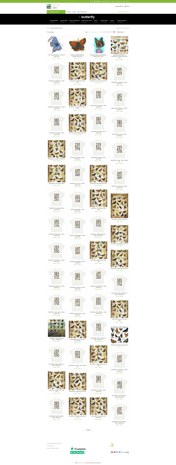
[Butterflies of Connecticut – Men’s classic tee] (56, 97)
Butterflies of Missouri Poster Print (119, 268)
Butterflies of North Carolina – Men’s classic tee (98, 338)
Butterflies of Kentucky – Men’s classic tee (119, 187)
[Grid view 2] (104, 32)
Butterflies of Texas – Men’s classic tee (98, 442)
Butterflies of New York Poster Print (119, 319)
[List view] (99, 32)
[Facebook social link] (91, 1)
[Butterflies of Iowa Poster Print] (56, 173)
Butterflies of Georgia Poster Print (77, 133)
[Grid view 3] (112, 32)
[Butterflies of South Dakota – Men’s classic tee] (119, 411)
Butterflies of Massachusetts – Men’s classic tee (98, 234)
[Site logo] (49, 6)
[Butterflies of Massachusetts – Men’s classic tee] (98, 224)
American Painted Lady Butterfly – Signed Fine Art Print (98, 55)
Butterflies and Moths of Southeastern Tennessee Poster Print (119, 56)
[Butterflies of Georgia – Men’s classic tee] (56, 123)
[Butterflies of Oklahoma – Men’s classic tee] (119, 359)
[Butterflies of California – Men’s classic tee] (119, 72)
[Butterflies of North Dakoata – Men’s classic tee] (56, 354)
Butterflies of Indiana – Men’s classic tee (98, 158)
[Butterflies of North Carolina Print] (119, 335)
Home (48, 28)
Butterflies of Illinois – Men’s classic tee (78, 158)
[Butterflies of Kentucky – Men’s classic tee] (119, 176)
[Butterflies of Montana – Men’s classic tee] (56, 276)
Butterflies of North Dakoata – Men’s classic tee (56, 364)
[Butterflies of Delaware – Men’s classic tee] (119, 98)
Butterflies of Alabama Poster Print (77, 81)
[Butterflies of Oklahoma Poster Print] (56, 380)
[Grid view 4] (114, 32)
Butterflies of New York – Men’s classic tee (77, 314)
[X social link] (93, 1)
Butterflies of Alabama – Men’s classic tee (56, 81)
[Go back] (79, 17)
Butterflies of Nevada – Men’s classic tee (77, 288)
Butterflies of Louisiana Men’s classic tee (56, 208)
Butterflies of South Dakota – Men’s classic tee (119, 422)
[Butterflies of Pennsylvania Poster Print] (77, 406)
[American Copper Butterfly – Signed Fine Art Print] (77, 45)
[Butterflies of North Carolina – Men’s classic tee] (98, 328)
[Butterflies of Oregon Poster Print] (77, 381)
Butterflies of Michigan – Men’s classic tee (77, 236)
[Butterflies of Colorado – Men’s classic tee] (98, 95)
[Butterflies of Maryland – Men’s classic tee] (56, 224)
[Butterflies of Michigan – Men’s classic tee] (77, 225)
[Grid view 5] (107, 32)
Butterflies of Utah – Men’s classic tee (119, 448)
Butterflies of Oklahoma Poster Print (56, 390)
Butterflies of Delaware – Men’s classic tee (119, 109)
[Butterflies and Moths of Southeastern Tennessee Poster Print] (119, 45)
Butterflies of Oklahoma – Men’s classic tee (119, 370)
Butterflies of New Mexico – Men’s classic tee (98, 312)
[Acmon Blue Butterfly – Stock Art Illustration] (56, 45)
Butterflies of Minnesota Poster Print (98, 260)
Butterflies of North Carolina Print (119, 345)
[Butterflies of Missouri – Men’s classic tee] (77, 251)
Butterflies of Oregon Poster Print (77, 391)
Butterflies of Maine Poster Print (119, 219)
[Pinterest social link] (95, 1)
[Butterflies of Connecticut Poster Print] (77, 97)
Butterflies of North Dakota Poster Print (98, 364)
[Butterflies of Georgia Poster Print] (77, 123)
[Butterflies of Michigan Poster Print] (119, 234)
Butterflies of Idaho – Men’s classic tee (119, 135)
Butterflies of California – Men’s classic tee (119, 83)
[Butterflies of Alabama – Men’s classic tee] (56, 71)
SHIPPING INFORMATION (123, 11)
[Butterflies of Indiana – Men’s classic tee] (98, 147)
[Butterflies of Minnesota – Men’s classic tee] (56, 250)
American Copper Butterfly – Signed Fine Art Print (77, 55)
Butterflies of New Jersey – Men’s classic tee (56, 312)
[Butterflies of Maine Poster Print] (119, 206)
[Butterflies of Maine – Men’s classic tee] (77, 199)
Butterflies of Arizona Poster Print (98, 81)
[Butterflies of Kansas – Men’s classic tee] (77, 173)
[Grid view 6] (109, 32)
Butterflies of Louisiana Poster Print (98, 208)
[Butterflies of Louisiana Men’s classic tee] (56, 198)
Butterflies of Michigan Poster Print (119, 244)
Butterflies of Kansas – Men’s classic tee (77, 184)
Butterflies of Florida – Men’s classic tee (98, 132)
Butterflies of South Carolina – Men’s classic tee (56, 416)
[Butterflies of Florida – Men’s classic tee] (98, 121)
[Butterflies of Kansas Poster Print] (98, 173)
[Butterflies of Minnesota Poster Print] (98, 250)
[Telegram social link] (99, 1)
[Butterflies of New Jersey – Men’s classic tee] (56, 302)
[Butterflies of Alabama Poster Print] (77, 71)
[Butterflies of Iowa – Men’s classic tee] (119, 150)
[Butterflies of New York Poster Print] (119, 309)
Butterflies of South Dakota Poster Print (77, 442)
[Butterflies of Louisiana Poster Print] (98, 198)
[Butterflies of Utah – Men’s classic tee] (119, 437)
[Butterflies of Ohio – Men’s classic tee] (77, 355)
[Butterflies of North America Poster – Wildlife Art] (56, 328)
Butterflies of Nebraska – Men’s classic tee (98, 286)
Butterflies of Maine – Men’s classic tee (77, 210)
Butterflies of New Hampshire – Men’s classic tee (119, 293)
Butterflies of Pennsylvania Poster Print (77, 416)
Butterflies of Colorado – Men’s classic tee (98, 106)
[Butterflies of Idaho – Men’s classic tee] (119, 124)
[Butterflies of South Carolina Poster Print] (98, 406)
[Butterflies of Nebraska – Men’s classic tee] (98, 276)
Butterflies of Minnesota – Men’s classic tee (57, 260)
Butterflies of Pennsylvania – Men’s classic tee (119, 396)
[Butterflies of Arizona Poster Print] (98, 71)
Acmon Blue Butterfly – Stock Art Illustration (56, 55)
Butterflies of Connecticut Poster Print (77, 107)
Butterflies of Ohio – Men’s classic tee (77, 366)
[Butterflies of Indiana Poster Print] (56, 149)
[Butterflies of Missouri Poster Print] (119, 258)
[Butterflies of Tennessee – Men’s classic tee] (56, 432)
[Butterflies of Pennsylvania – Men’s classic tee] (119, 385)
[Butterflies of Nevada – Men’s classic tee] (77, 277)
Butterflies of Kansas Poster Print (98, 183)
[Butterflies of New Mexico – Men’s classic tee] (98, 302)
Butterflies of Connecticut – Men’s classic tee (56, 107)
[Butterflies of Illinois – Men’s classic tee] (77, 147)
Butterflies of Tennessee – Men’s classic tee (56, 442)
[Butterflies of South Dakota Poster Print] (77, 432)
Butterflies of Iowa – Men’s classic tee (119, 161)
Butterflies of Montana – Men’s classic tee (56, 286)
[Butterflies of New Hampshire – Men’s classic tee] (119, 283)
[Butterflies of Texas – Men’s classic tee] (98, 432)
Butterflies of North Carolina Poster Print (77, 340)
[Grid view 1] (102, 32)
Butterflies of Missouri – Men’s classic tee (77, 262)
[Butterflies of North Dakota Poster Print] (98, 354)
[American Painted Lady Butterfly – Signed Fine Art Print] (98, 45)
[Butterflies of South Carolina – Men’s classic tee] (56, 406)
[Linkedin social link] (97, 1)
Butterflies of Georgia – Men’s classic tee (56, 133)
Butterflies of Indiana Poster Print (56, 159)
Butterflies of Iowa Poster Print (56, 183)
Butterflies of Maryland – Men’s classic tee (56, 234)
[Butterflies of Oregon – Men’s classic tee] (98, 380)
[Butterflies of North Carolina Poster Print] (77, 329)
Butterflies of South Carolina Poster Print (98, 416)
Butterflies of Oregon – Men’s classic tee (98, 390)
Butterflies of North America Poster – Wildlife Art (57, 338)
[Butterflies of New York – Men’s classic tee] (77, 303)
